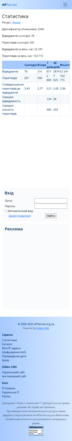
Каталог (7, 344)
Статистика (9, 340)
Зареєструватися (20, 216)
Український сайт (13, 372)
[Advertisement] (36, 152)
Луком (16, 22)
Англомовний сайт (14, 376)
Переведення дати (14, 356)
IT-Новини (8, 388)
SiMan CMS (43, 328)
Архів (5, 360)
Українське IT (10, 392)
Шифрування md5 (14, 352)
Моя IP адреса (11, 348)
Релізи (6, 396)
